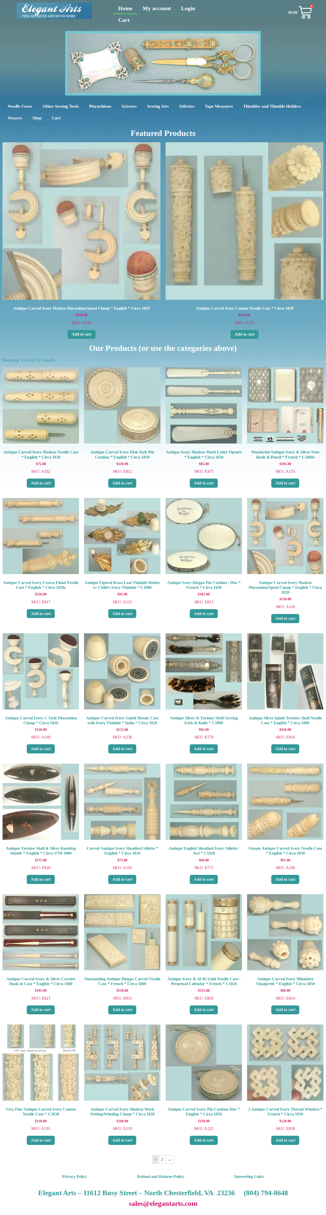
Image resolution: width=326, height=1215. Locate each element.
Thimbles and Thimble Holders (272, 106)
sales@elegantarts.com (163, 1203)
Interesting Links (249, 1176)
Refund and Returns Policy (160, 1176)
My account (157, 8)
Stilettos (187, 106)
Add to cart (81, 334)
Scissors (129, 106)
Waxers (15, 118)
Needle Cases (20, 106)
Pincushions (100, 106)
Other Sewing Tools (61, 106)
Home (125, 8)
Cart (123, 20)
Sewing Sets (158, 106)
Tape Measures (219, 106)
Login (188, 8)
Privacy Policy (74, 1176)
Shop (37, 118)
